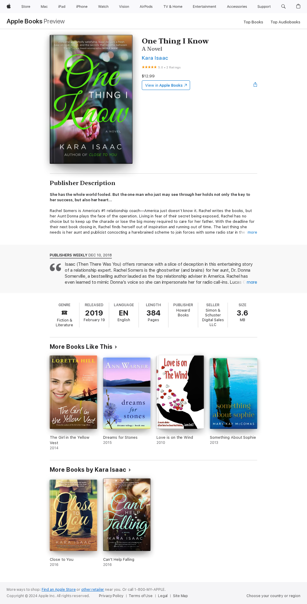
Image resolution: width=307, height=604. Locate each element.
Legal (163, 596)
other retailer (92, 590)
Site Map (180, 596)
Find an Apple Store (59, 590)
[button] (283, 6)
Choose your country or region (273, 596)
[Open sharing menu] (255, 85)
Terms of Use (141, 596)
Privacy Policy (111, 596)
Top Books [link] (253, 22)
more (252, 232)
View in (164, 85)
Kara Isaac (155, 58)
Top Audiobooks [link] (285, 22)
